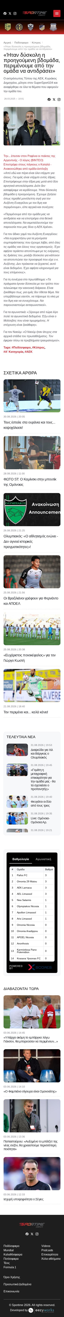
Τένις (7, 1263)
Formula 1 (10, 1267)
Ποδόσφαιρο (21, 42)
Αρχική (7, 42)
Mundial (9, 1250)
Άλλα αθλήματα (50, 1258)
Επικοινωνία (11, 1291)
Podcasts (47, 1250)
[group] (8, 27)
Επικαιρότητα (49, 1254)
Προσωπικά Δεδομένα (17, 1284)
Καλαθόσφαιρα (13, 1254)
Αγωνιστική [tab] (43, 859)
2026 (27, 1305)
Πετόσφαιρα (11, 1258)
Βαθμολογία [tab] (20, 859)
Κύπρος (36, 42)
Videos (45, 1245)
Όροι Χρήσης (12, 1277)
